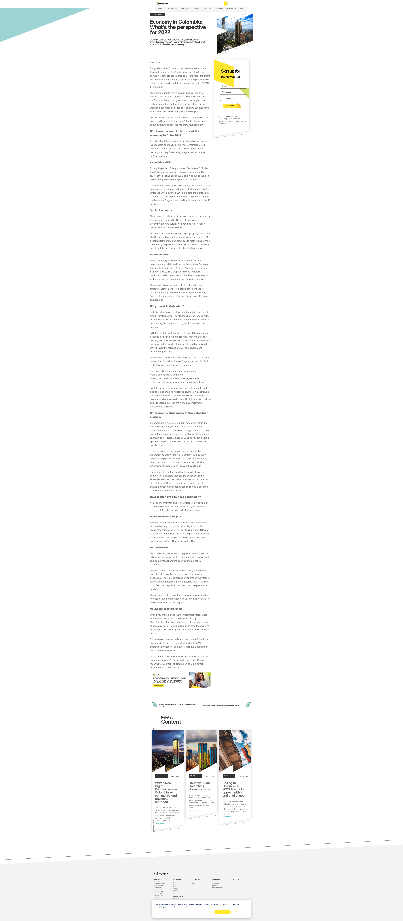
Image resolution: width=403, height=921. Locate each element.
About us (194, 881)
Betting (156, 899)
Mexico (175, 888)
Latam (175, 884)
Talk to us (235, 880)
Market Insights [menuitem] (171, 8)
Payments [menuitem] (197, 8)
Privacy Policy (226, 904)
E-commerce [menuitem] (208, 8)
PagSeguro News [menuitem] (234, 20)
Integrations (157, 887)
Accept (223, 912)
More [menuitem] (241, 8)
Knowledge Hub (215, 883)
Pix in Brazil (176, 898)
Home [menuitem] (160, 8)
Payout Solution (158, 885)
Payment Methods (159, 889)
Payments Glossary (217, 887)
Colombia (175, 890)
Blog (213, 881)
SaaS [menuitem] (238, 17)
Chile (174, 892)
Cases (213, 889)
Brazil (174, 886)
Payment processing (159, 883)
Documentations (216, 890)
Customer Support (159, 895)
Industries (157, 897)
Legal (193, 883)
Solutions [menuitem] (219, 8)
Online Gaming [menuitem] (231, 8)
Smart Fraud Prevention (160, 893)
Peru (174, 893)
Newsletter (214, 885)
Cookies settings (205, 912)
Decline (239, 912)
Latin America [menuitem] (185, 8)
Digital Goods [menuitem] (235, 14)
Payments (156, 881)
